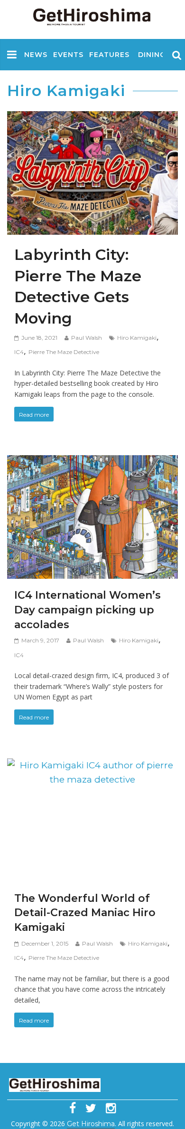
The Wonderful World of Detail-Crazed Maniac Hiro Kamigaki (85, 913)
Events (68, 54)
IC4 (19, 351)
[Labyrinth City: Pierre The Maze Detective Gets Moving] (92, 118)
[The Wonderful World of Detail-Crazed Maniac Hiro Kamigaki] (92, 765)
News (35, 54)
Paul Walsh (86, 337)
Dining (152, 54)
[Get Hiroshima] (92, 15)
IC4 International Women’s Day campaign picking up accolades (87, 610)
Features (109, 54)
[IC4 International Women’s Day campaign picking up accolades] (92, 462)
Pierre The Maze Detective (63, 351)
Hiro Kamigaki (137, 337)
